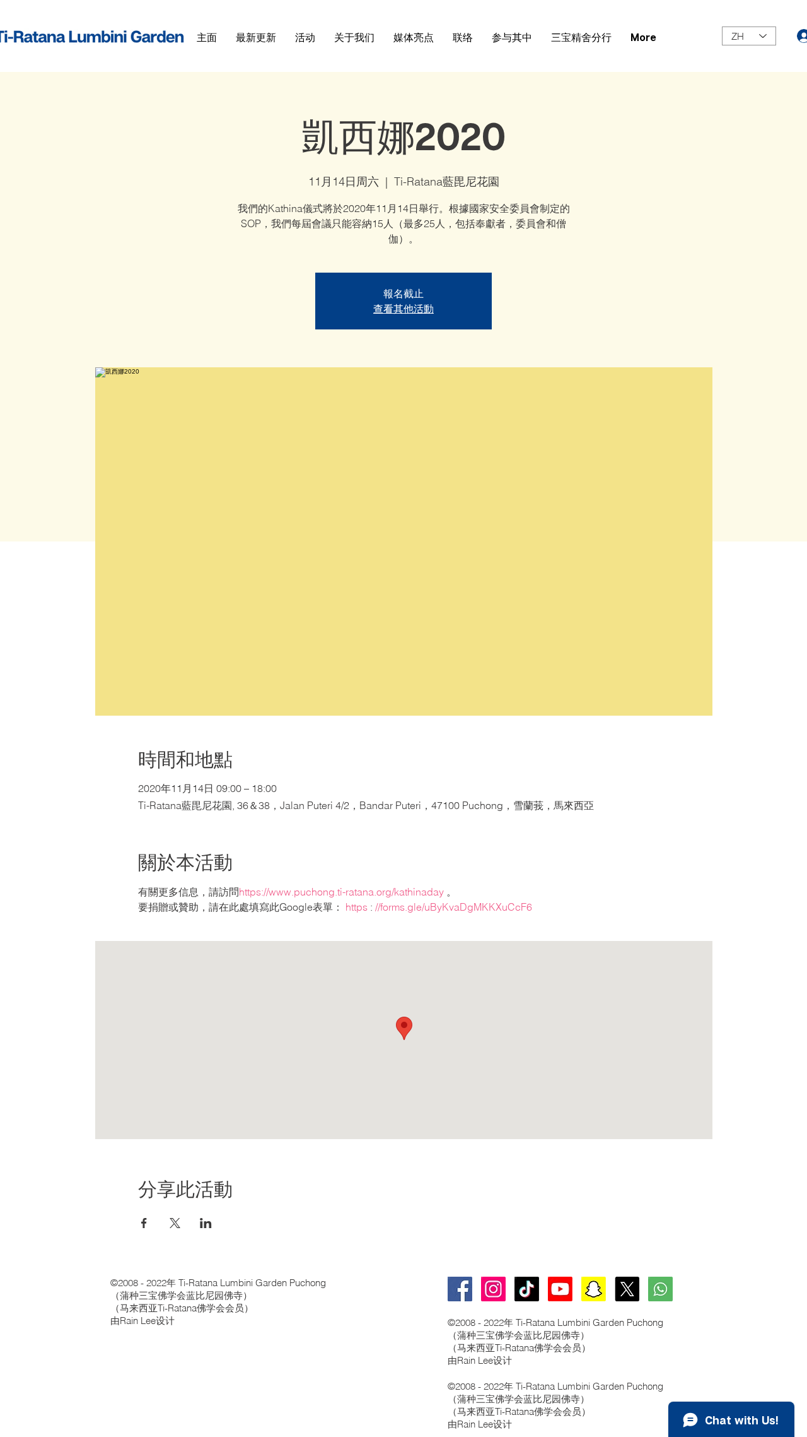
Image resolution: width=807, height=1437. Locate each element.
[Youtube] (560, 1289)
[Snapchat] (593, 1289)
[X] (627, 1289)
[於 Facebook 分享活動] (144, 1223)
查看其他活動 (403, 308)
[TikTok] (526, 1289)
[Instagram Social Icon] (493, 1289)
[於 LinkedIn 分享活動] (206, 1223)
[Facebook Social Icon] (460, 1289)
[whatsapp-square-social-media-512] (660, 1289)
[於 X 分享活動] (175, 1223)
